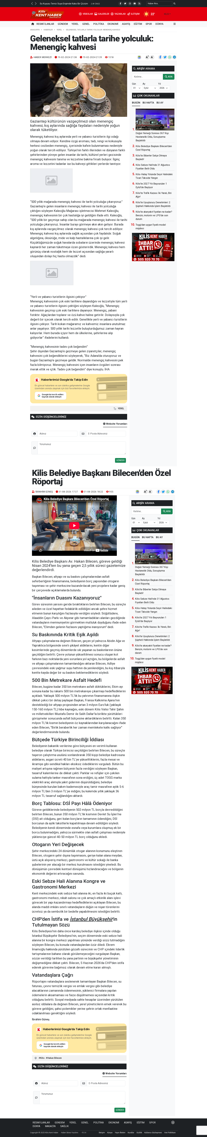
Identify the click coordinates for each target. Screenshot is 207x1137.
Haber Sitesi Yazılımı (69, 1133)
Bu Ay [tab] (160, 102)
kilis (166, 14)
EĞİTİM (138, 24)
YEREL (75, 24)
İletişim (102, 1133)
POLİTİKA (98, 24)
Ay (144, 83)
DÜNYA (159, 24)
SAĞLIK (64, 1126)
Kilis (42, 1058)
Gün (134, 83)
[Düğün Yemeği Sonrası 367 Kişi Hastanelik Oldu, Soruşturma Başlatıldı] (155, 119)
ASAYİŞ (126, 24)
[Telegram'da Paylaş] (174, 57)
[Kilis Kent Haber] (47, 13)
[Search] (174, 3)
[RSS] (139, 3)
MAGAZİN (50, 1126)
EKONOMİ (113, 24)
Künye (109, 1133)
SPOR (149, 24)
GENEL (86, 24)
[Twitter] (125, 3)
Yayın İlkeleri (120, 1133)
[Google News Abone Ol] (139, 57)
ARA (169, 76)
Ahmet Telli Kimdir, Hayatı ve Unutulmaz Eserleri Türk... (66, 3)
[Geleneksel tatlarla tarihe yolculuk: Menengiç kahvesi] (78, 90)
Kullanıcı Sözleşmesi (153, 1133)
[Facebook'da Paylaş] (160, 57)
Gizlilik (139, 1133)
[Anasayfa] (32, 24)
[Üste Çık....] (173, 1122)
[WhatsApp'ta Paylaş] (169, 57)
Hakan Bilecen (54, 1058)
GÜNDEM (63, 24)
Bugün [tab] (136, 102)
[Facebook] (120, 3)
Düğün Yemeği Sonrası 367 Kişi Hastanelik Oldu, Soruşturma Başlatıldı (152, 137)
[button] (32, 3)
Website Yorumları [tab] (116, 423)
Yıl (159, 83)
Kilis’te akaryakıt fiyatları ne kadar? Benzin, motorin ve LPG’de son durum (154, 215)
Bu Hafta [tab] (148, 102)
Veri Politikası (170, 1133)
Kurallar (131, 1133)
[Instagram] (130, 3)
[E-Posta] (134, 3)
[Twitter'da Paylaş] (165, 57)
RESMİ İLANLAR (45, 24)
